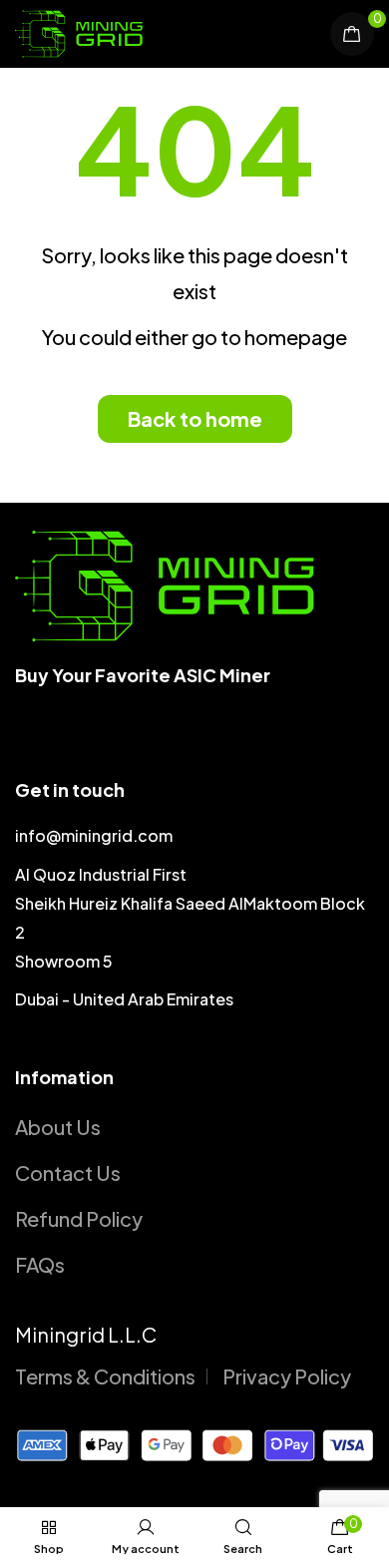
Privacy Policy (286, 1376)
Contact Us (68, 1172)
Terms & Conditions (105, 1376)
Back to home (195, 418)
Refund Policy (79, 1218)
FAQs (40, 1264)
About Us (58, 1126)
